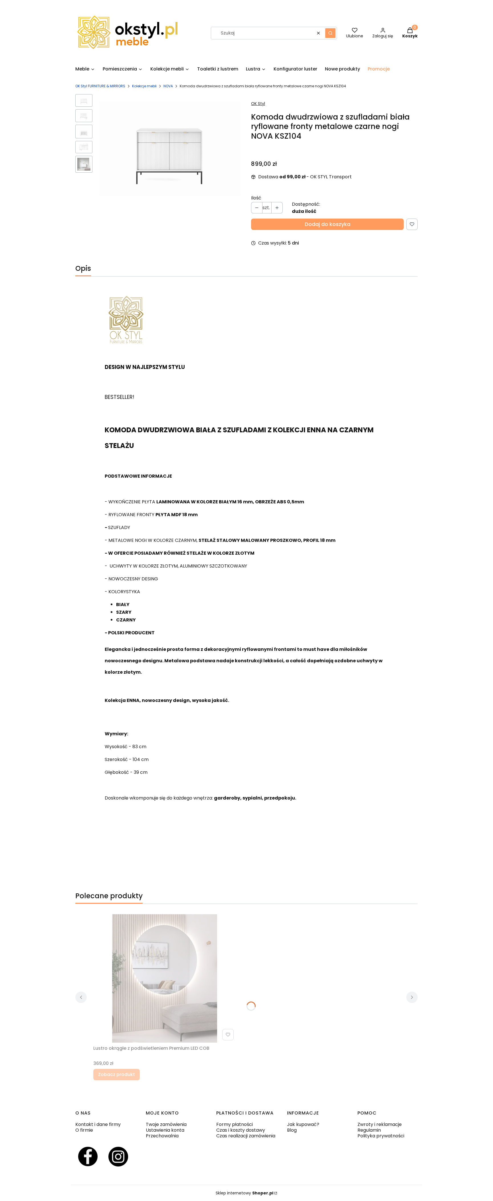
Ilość (256, 198)
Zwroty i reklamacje (379, 1124)
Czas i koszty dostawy (240, 1130)
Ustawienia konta (165, 1130)
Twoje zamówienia (166, 1124)
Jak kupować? (303, 1124)
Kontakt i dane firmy (98, 1124)
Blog (292, 1130)
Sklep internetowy (244, 1193)
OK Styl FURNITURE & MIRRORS (100, 86)
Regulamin (369, 1130)
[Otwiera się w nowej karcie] (87, 1156)
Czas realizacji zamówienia (245, 1136)
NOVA (168, 86)
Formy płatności (234, 1124)
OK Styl (258, 103)
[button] (330, 33)
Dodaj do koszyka (327, 224)
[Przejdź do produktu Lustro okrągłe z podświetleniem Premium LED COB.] (164, 978)
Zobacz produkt (116, 1074)
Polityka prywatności (380, 1136)
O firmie (84, 1130)
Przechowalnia (162, 1136)
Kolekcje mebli (144, 86)
